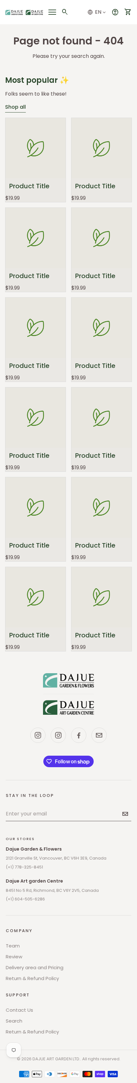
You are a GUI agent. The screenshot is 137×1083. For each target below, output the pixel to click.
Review (14, 956)
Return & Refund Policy (32, 978)
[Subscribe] (125, 814)
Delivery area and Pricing (34, 967)
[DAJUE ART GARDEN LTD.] (68, 694)
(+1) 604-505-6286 (25, 899)
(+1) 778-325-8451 (24, 867)
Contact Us (19, 1010)
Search (14, 1020)
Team (13, 945)
